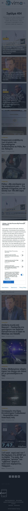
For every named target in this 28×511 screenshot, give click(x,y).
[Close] (24, 223)
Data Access (14, 287)
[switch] (22, 255)
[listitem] (14, 252)
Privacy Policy (22, 287)
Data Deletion (5, 287)
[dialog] (14, 256)
